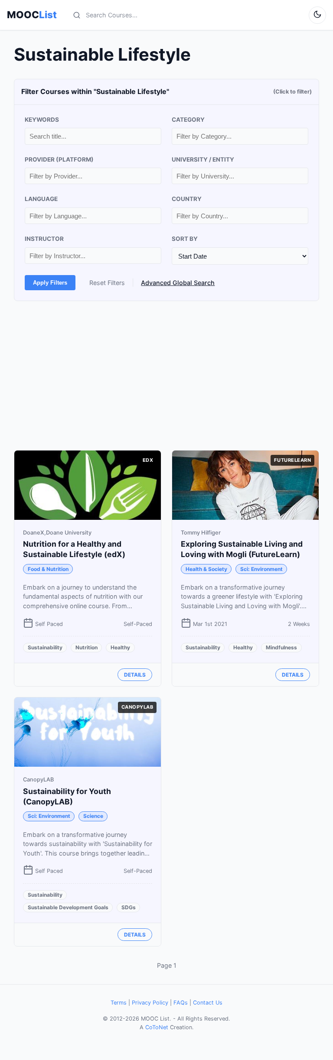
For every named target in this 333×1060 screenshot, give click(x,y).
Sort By (185, 238)
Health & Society (206, 569)
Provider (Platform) (59, 159)
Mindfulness (281, 647)
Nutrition (86, 647)
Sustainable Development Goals (68, 907)
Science (93, 816)
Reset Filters (107, 282)
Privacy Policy (150, 1002)
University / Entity (203, 159)
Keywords (42, 119)
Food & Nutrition (48, 569)
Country (187, 198)
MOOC (32, 14)
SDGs (128, 907)
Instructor (44, 238)
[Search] (76, 15)
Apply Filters (50, 282)
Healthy (120, 647)
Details (135, 674)
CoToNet (156, 1027)
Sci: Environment (261, 569)
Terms (119, 1002)
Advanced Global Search (178, 282)
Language (41, 198)
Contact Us (207, 1002)
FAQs (180, 1002)
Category (188, 119)
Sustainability (45, 647)
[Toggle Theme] (317, 15)
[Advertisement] (166, 375)
